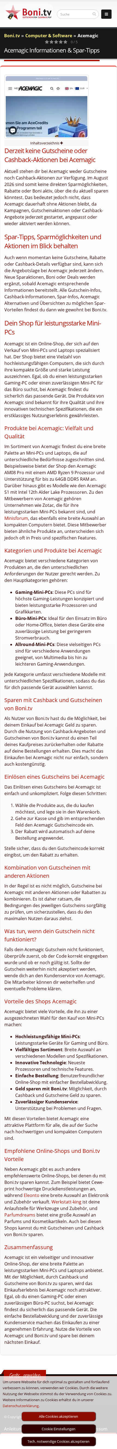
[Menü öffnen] (106, 14)
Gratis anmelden (25, 1375)
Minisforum (16, 518)
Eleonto (31, 1195)
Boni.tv (12, 36)
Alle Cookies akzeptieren (58, 1416)
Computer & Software (48, 36)
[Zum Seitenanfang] (107, 1442)
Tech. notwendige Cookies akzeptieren (58, 1441)
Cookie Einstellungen (58, 1428)
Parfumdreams (19, 1215)
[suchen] (94, 14)
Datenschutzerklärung (21, 1405)
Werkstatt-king (66, 1202)
